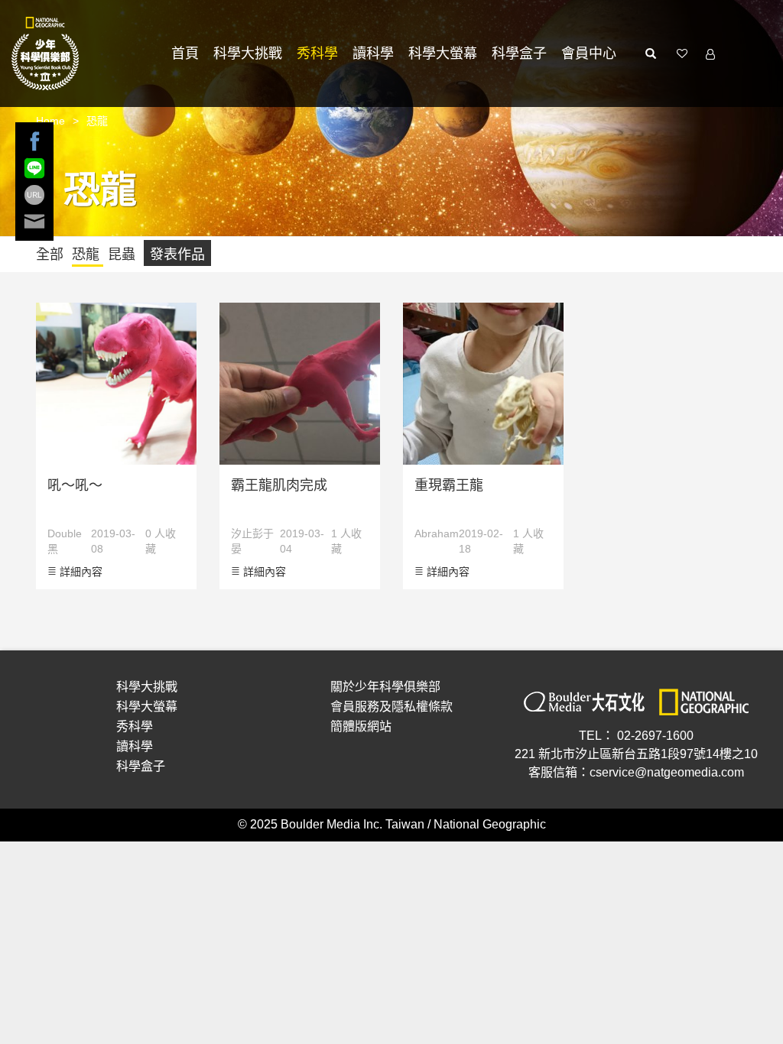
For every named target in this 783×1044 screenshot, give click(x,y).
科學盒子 (519, 53)
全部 (51, 254)
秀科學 (317, 53)
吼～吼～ (74, 485)
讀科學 (373, 53)
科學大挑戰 (247, 53)
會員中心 (588, 53)
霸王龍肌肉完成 (279, 485)
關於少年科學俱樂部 (385, 686)
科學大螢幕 (442, 53)
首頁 (185, 53)
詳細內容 (79, 572)
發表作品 (177, 254)
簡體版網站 (361, 726)
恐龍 (87, 254)
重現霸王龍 (448, 485)
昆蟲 (123, 254)
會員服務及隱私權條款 (391, 706)
